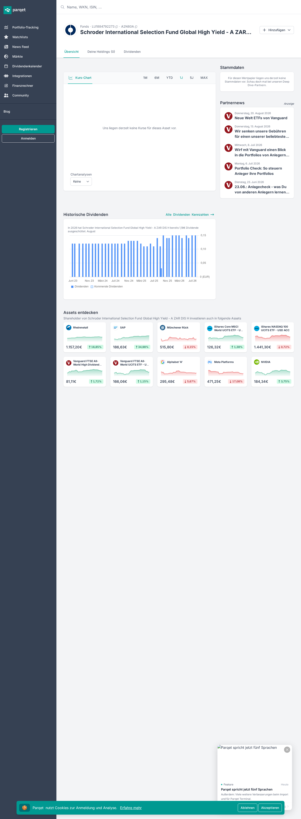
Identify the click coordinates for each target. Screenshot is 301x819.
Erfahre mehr (131, 808)
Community (20, 95)
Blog (7, 111)
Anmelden (28, 138)
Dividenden (132, 51)
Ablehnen (248, 808)
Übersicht (71, 51)
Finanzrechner (22, 85)
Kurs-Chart (82, 77)
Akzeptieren (270, 808)
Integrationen (22, 76)
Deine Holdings (101, 51)
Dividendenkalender (27, 66)
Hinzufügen (276, 30)
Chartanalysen (81, 174)
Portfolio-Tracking (25, 27)
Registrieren (28, 129)
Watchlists (20, 37)
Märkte (17, 56)
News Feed (20, 47)
